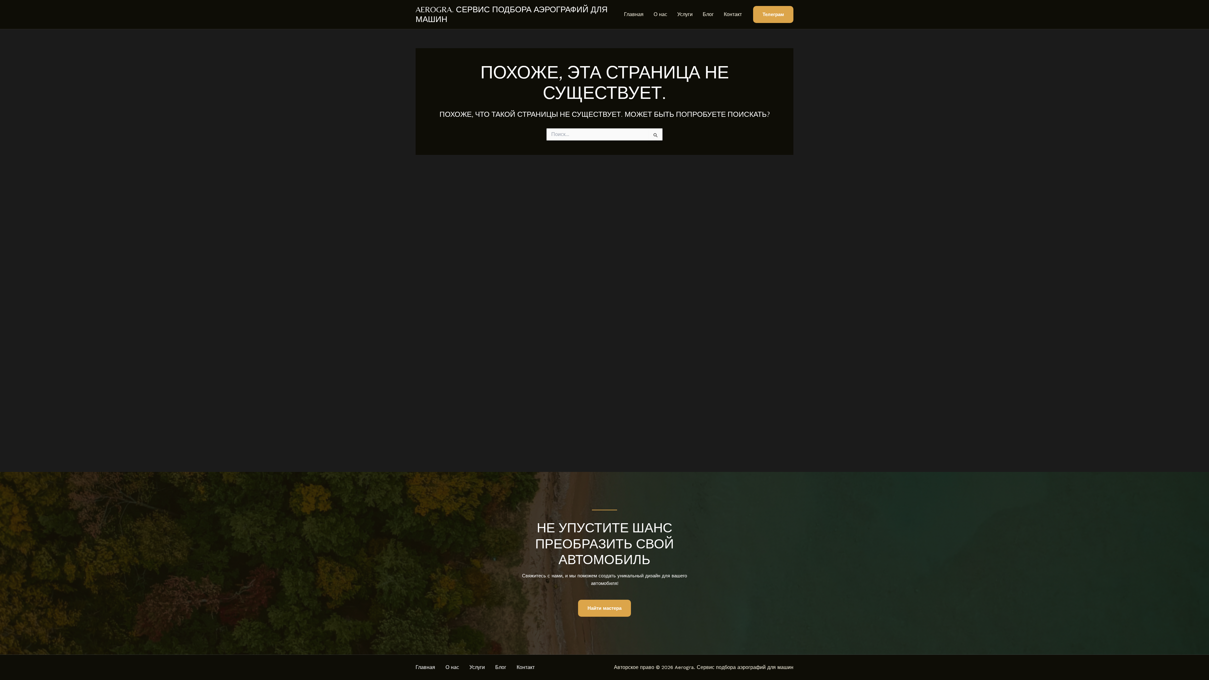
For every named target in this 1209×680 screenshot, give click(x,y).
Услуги (685, 14)
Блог (708, 14)
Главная (634, 14)
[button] (773, 14)
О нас (660, 14)
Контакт (733, 14)
